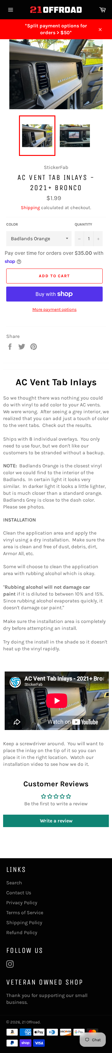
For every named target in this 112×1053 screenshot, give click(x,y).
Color (12, 224)
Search (14, 883)
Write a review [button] (56, 821)
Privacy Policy (21, 903)
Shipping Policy (24, 922)
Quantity (83, 224)
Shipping (30, 207)
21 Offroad (31, 1022)
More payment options (54, 309)
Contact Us (18, 893)
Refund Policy (21, 932)
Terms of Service (24, 912)
